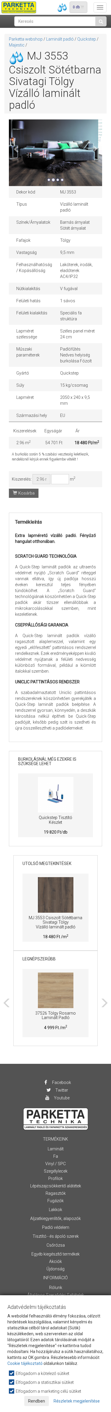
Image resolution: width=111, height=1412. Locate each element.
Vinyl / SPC (55, 1163)
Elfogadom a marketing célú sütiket (48, 1391)
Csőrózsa (55, 1245)
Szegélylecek (55, 1171)
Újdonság (55, 1269)
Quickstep (86, 39)
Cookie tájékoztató (25, 1363)
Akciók (55, 1261)
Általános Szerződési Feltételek (55, 1295)
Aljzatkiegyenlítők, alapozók (55, 1218)
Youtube (61, 1098)
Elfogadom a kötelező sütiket (42, 1373)
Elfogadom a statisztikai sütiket (44, 1382)
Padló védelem (55, 1227)
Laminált (56, 1148)
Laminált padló (60, 39)
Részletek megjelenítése (77, 1401)
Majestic (17, 45)
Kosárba (26, 493)
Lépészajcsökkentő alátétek (55, 1186)
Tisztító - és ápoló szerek (56, 1236)
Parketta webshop (26, 39)
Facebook (61, 1082)
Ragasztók (56, 1193)
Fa (55, 1156)
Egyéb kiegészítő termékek (55, 1254)
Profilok (55, 1178)
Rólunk (55, 1287)
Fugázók (55, 1200)
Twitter (61, 1090)
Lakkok (55, 1209)
